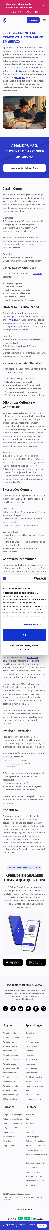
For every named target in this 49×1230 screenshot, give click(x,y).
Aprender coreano (10, 1090)
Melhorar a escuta (33, 1081)
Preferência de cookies (35, 1145)
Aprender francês (10, 1042)
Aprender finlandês (11, 1068)
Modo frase (30, 1064)
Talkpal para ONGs (11, 1128)
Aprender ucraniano (11, 1055)
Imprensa (30, 1123)
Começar (33, 20)
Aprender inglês (9, 1033)
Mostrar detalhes (32, 624)
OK (24, 635)
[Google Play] (36, 962)
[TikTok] (13, 1009)
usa (7, 198)
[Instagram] (5, 1009)
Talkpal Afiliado (9, 1145)
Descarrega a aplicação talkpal (26, 868)
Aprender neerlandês (12, 1059)
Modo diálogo (31, 1072)
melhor (23, 498)
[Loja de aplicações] (13, 962)
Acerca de (30, 1114)
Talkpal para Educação (12, 1114)
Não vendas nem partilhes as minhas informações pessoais (35, 1176)
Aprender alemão (10, 1050)
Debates (29, 1050)
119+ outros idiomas (11, 1099)
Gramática (30, 1033)
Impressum (30, 1185)
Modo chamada (32, 1059)
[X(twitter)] (43, 1009)
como (43, 74)
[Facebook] (28, 1009)
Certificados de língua (35, 1077)
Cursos (28, 1037)
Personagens (31, 1046)
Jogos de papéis (32, 1042)
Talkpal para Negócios (12, 1119)
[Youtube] (20, 1009)
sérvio (33, 64)
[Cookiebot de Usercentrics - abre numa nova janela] (34, 579)
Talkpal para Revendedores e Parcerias (9, 1136)
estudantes (16, 70)
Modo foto (30, 1055)
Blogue (29, 1119)
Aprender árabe (9, 1072)
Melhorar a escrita (33, 1099)
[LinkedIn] (36, 1009)
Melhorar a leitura (33, 1095)
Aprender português (11, 1095)
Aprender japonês (10, 1086)
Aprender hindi (9, 1081)
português (20, 77)
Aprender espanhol (11, 1037)
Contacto (29, 1132)
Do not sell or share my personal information (24, 647)
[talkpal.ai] (4, 20)
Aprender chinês (10, 1077)
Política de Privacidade (35, 1141)
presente (37, 273)
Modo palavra (31, 1068)
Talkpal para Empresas (12, 1123)
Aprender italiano (10, 1046)
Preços (28, 1128)
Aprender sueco (9, 1064)
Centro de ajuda (32, 1136)
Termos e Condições (34, 1150)
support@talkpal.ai (24, 999)
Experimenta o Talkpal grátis (24, 168)
